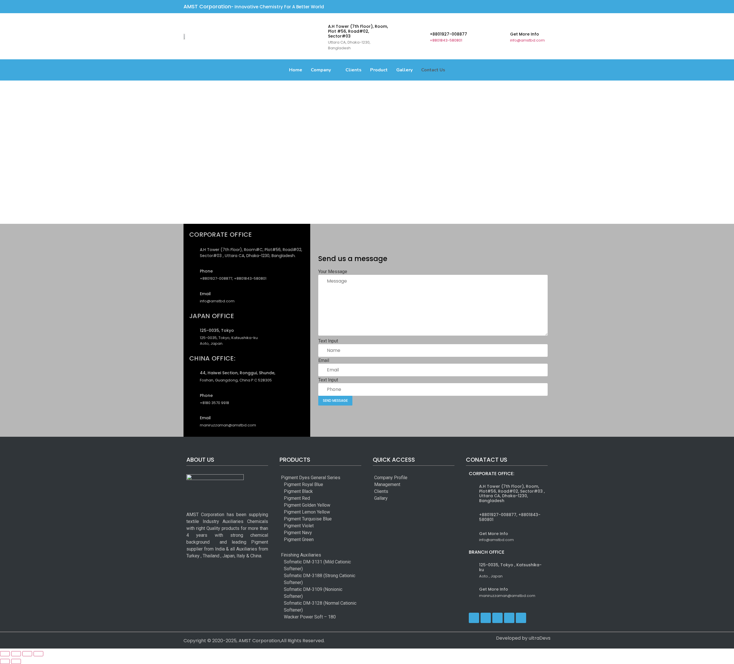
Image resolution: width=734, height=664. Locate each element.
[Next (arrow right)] (16, 661)
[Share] (27, 653)
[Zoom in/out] (5, 653)
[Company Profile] (391, 477)
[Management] (391, 484)
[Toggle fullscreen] (16, 653)
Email (323, 360)
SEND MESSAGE (335, 400)
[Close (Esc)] (38, 653)
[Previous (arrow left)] (5, 661)
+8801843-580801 (446, 40)
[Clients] (391, 491)
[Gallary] (391, 498)
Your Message (332, 271)
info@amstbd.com (527, 40)
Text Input (328, 341)
